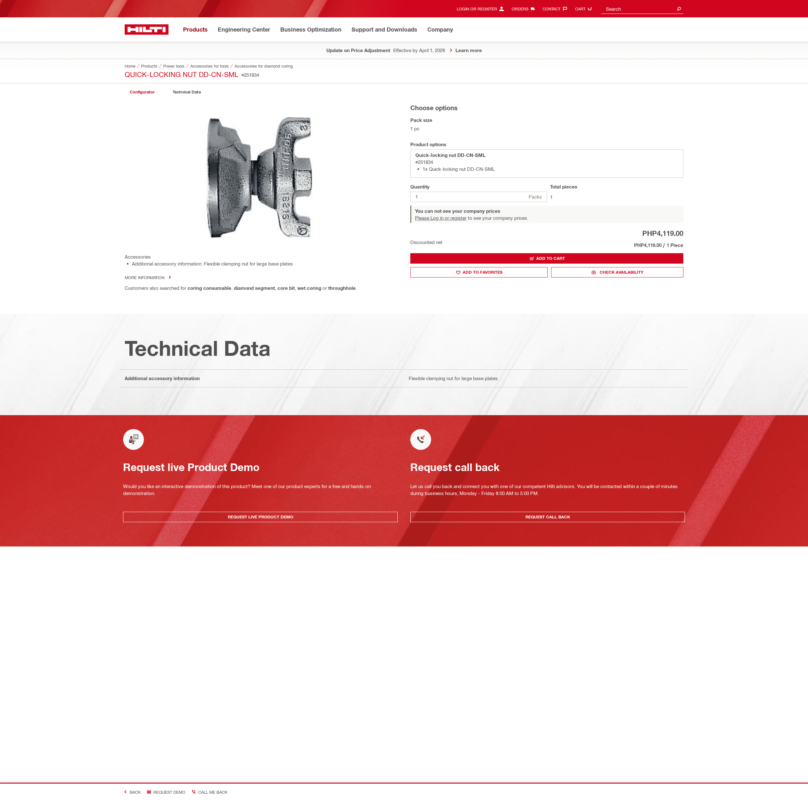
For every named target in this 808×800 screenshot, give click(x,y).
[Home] (147, 29)
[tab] (142, 92)
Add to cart (550, 258)
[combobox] (642, 8)
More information (144, 277)
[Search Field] (679, 8)
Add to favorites (482, 272)
